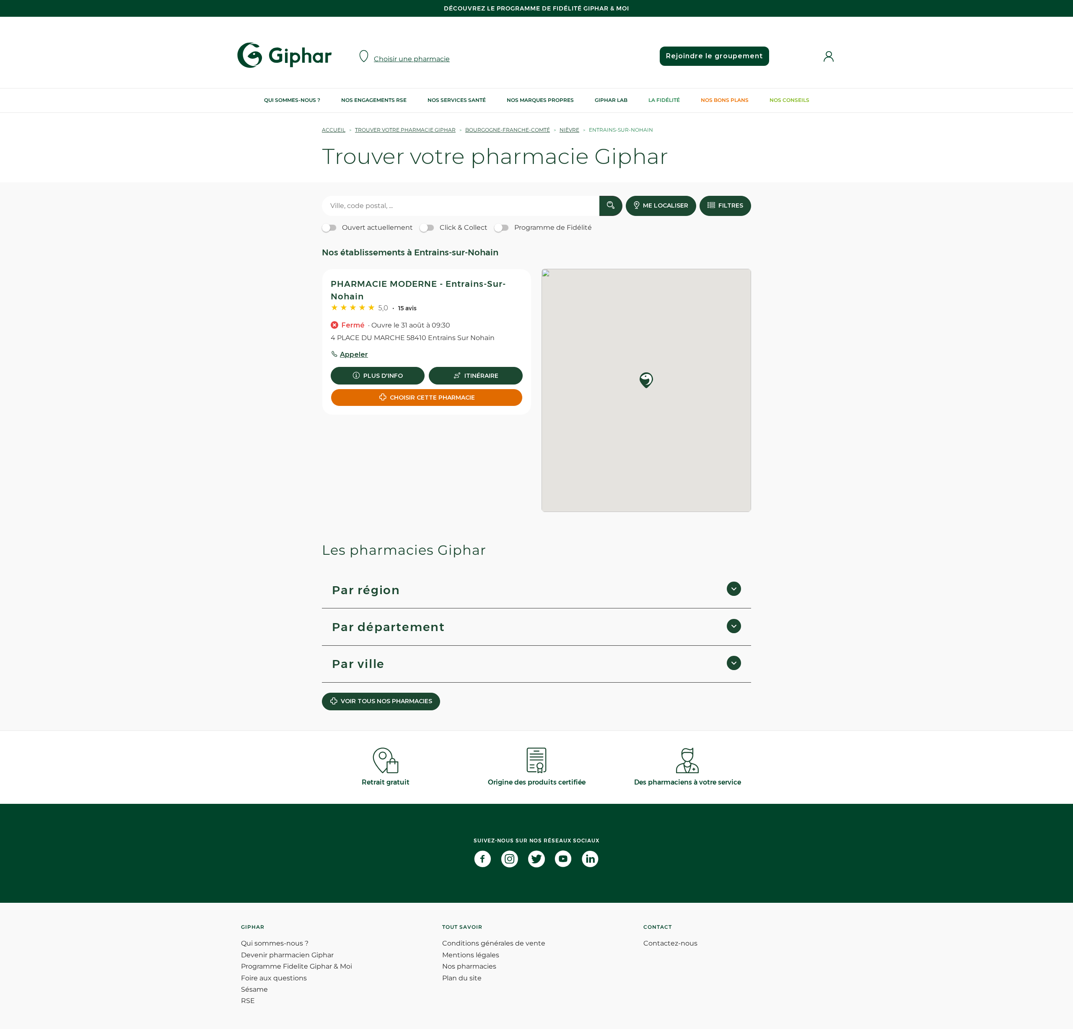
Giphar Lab (611, 100)
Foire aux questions (274, 978)
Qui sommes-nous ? (292, 100)
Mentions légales (470, 955)
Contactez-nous (670, 943)
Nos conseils (789, 100)
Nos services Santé (457, 100)
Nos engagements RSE (374, 100)
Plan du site (462, 978)
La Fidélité (664, 100)
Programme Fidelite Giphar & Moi (296, 966)
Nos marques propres (540, 100)
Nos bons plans (725, 100)
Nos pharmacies (469, 966)
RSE (248, 1001)
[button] (646, 381)
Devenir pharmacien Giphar (287, 955)
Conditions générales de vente (493, 943)
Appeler (354, 355)
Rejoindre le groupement (714, 56)
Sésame (254, 989)
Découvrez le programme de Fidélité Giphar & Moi (536, 8)
